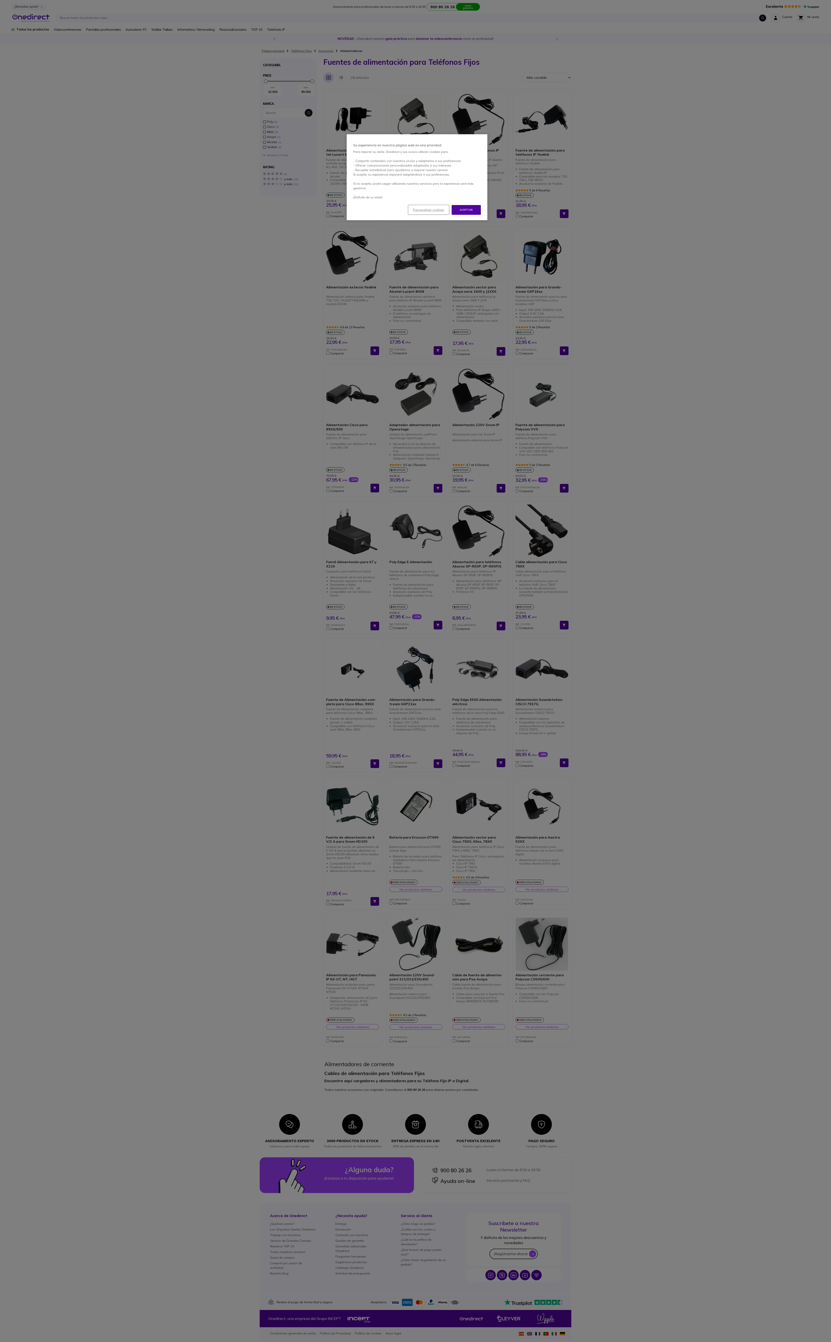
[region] (417, 177)
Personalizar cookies (428, 210)
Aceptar (466, 209)
